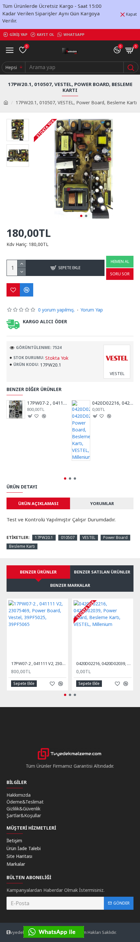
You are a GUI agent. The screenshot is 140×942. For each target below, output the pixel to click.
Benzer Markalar (70, 585)
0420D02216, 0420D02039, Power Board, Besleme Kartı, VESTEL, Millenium (112, 403)
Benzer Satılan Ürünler (102, 572)
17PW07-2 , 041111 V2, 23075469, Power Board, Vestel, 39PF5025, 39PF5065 (47, 403)
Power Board (115, 537)
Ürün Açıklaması (38, 503)
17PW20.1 (44, 537)
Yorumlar (102, 503)
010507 (68, 537)
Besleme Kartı (22, 546)
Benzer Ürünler (38, 572)
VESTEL (88, 537)
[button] (81, 216)
